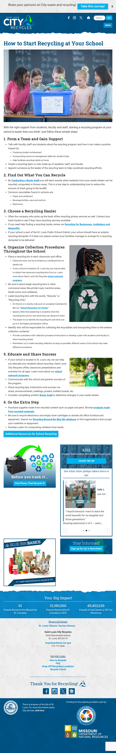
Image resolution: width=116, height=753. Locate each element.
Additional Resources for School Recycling (31, 433)
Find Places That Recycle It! (30, 483)
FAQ (58, 663)
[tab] (83, 530)
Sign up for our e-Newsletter (86, 548)
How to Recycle (58, 660)
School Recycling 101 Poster (34, 308)
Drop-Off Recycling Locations (58, 666)
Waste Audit (46, 395)
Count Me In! (86, 461)
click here (39, 710)
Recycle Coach (58, 669)
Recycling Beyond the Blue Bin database (54, 419)
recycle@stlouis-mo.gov (58, 642)
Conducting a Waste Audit (25, 180)
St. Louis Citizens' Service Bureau (57, 625)
